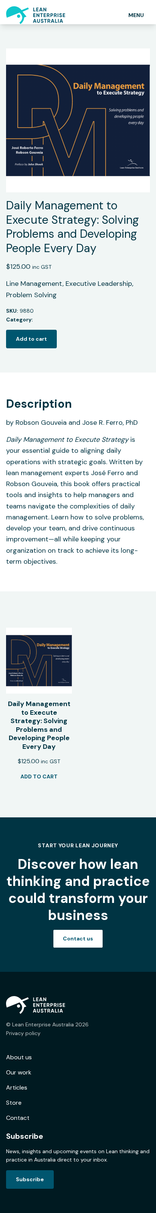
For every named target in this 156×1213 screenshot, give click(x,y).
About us (19, 1057)
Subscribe (30, 1179)
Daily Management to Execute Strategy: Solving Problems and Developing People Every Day (39, 725)
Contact (18, 1118)
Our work (18, 1072)
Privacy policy (23, 1033)
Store (14, 1103)
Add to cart (31, 338)
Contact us (78, 938)
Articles (16, 1087)
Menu (136, 15)
